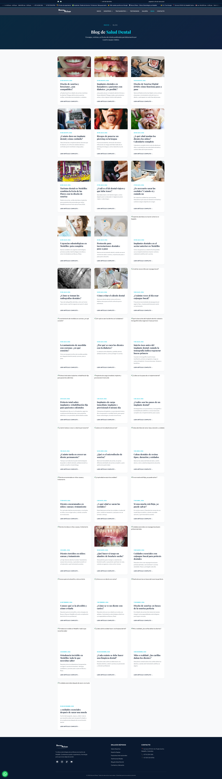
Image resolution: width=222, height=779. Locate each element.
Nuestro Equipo (115, 752)
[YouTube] (71, 762)
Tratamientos (121, 11)
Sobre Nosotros (115, 749)
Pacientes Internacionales (119, 755)
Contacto (160, 11)
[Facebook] (57, 762)
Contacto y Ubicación (117, 765)
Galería (145, 11)
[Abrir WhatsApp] (5, 774)
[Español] (58, 1)
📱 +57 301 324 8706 (147, 757)
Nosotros (107, 11)
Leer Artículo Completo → (69, 101)
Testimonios (134, 11)
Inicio (99, 11)
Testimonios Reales (117, 759)
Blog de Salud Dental (117, 762)
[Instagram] (62, 762)
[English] (61, 1)
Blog (152, 11)
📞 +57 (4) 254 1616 (147, 754)
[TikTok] (67, 762)
